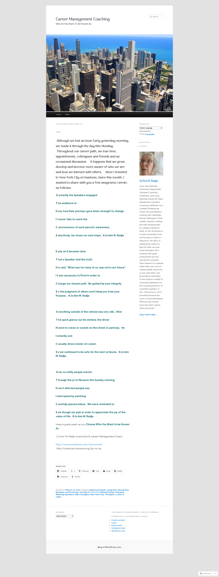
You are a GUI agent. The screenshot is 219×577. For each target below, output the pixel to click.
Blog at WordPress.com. (109, 547)
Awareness (123, 490)
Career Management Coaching (83, 19)
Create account (118, 520)
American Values (97, 490)
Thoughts (110, 494)
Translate (149, 134)
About (67, 114)
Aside (58, 132)
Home (58, 114)
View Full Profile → (148, 314)
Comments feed (118, 528)
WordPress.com (118, 531)
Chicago (83, 492)
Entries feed (116, 525)
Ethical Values (108, 492)
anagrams (112, 490)
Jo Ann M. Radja (148, 181)
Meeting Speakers (65, 494)
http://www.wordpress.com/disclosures (79, 444)
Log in (114, 523)
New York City (97, 494)
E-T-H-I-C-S (94, 492)
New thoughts (82, 494)
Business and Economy (67, 492)
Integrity (120, 492)
